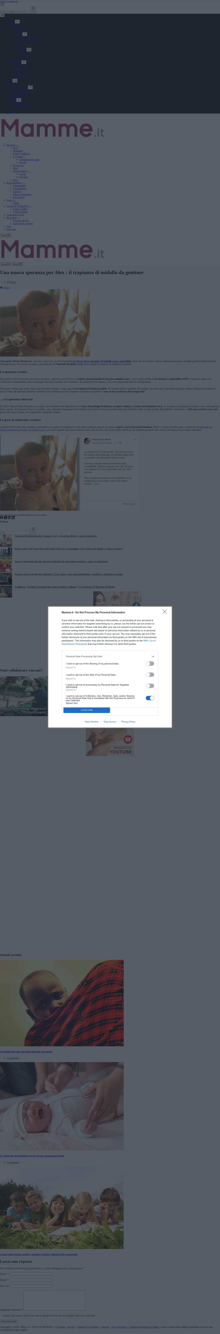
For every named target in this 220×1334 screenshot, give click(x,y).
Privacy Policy (128, 721)
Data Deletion (92, 721)
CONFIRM (87, 710)
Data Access (110, 721)
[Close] (166, 613)
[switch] (150, 663)
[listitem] (110, 656)
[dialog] (110, 667)
